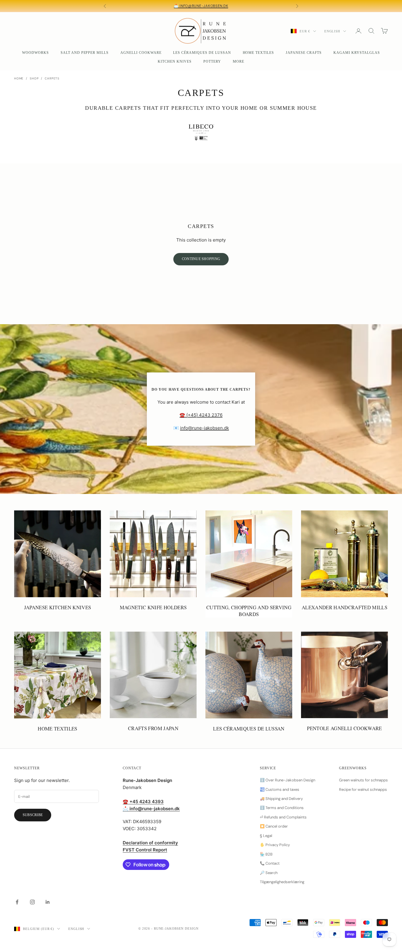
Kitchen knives (174, 61)
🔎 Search (269, 872)
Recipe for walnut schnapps (363, 789)
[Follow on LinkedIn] (48, 902)
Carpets (52, 78)
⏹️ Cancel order (274, 826)
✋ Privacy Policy (275, 844)
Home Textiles (258, 53)
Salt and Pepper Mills (85, 53)
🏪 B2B (266, 854)
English (332, 31)
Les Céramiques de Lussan (202, 53)
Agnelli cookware (140, 53)
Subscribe (33, 815)
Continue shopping (201, 259)
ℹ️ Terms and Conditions (282, 807)
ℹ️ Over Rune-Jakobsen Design (287, 780)
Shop (34, 78)
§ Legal (266, 835)
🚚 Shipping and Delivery (281, 798)
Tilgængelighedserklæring (282, 881)
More (238, 61)
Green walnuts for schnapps (363, 780)
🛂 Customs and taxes (279, 789)
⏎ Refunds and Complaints (283, 817)
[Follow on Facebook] (17, 902)
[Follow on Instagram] (32, 902)
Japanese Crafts (304, 53)
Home (19, 78)
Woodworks (35, 53)
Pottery (212, 61)
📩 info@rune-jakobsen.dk (201, 6)
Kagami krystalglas (356, 53)
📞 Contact (270, 863)
